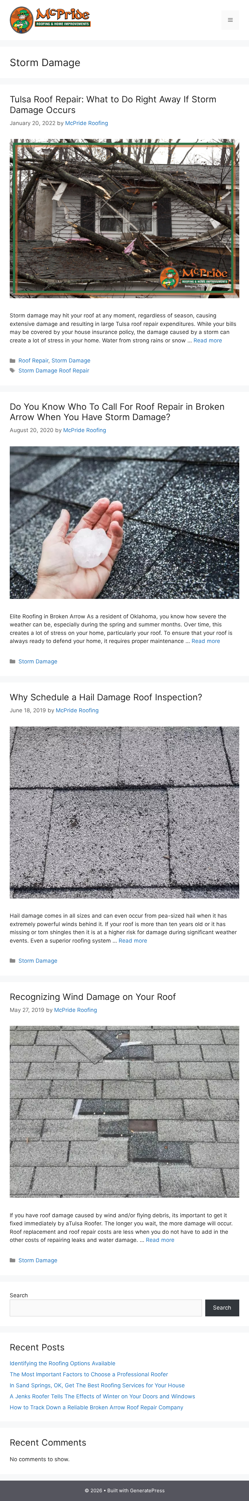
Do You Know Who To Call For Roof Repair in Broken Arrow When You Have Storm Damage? (117, 411)
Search (19, 1295)
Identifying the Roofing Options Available (62, 1363)
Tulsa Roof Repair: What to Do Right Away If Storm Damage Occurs (113, 104)
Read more (208, 340)
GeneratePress (147, 1490)
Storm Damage (71, 360)
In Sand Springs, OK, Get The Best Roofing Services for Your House (97, 1385)
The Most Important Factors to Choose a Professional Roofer (89, 1374)
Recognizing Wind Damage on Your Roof (93, 996)
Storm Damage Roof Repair (53, 370)
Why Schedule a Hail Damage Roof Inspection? (106, 697)
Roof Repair (33, 360)
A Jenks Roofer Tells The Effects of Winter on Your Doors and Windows (102, 1396)
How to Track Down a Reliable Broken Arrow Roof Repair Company (97, 1407)
